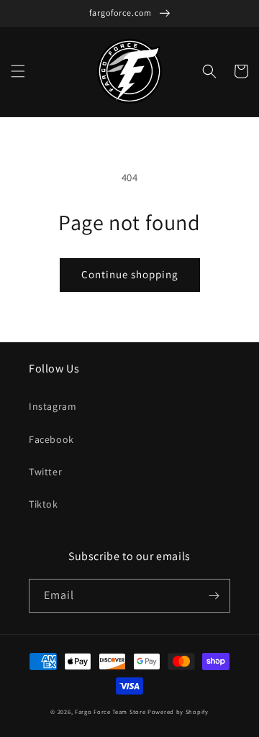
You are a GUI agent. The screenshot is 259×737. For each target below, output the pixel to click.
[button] (18, 71)
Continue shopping (129, 274)
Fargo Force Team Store (110, 711)
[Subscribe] (214, 596)
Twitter (45, 471)
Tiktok (43, 504)
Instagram (52, 406)
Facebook (51, 439)
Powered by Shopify (178, 711)
